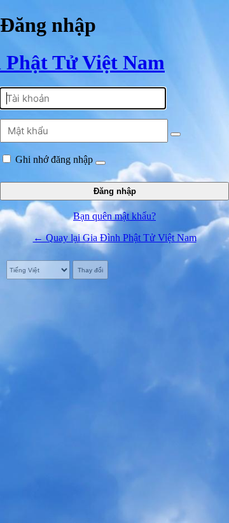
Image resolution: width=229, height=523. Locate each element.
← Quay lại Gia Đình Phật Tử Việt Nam (115, 237)
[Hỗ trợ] (100, 163)
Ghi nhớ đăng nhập (54, 159)
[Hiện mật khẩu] (175, 134)
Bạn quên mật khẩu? (114, 216)
